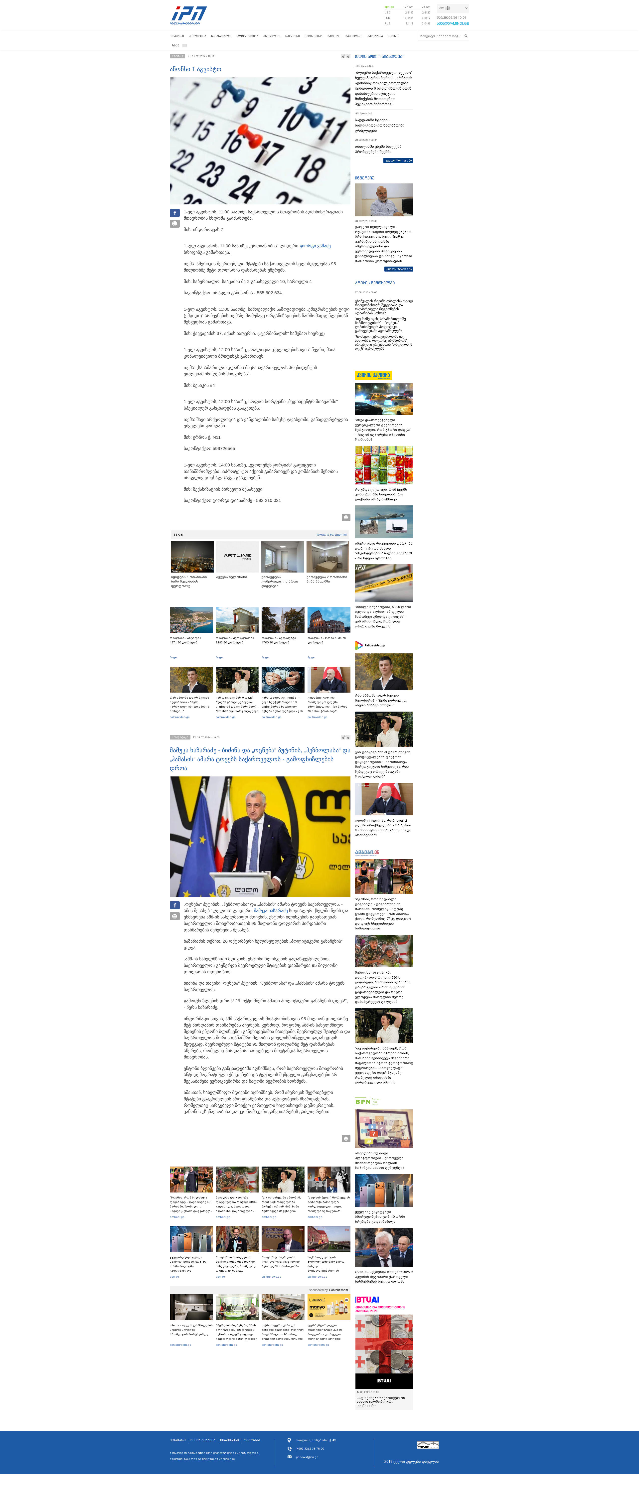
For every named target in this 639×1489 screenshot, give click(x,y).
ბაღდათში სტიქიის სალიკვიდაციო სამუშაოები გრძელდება (379, 125)
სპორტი (333, 36)
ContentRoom (338, 1290)
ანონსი (393, 36)
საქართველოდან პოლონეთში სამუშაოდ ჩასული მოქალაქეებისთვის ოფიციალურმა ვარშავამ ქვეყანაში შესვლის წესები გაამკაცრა (328, 1270)
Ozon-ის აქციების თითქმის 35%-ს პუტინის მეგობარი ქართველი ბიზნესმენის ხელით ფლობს (384, 1276)
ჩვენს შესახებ (202, 1440)
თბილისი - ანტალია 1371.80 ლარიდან (185, 640)
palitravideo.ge (180, 717)
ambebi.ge (177, 1217)
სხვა (175, 45)
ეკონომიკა (313, 36)
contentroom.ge (180, 1344)
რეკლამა (252, 1440)
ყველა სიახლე (396, 160)
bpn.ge (389, 6)
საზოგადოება (247, 36)
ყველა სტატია (397, 269)
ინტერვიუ (364, 177)
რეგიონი (292, 36)
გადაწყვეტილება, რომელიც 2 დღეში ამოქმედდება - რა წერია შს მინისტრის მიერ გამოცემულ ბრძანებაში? (327, 706)
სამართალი (221, 36)
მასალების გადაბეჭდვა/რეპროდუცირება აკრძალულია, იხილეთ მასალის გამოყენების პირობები (214, 1456)
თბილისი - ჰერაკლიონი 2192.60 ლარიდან (235, 640)
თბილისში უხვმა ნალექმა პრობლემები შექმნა (378, 149)
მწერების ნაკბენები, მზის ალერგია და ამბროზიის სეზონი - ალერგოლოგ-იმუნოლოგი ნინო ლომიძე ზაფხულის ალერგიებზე (236, 1334)
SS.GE (178, 534)
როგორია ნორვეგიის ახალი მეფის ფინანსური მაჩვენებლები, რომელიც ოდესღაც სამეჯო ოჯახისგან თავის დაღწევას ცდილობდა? (236, 1268)
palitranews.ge (271, 1276)
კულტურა (375, 36)
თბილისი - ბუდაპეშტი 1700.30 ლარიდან (279, 640)
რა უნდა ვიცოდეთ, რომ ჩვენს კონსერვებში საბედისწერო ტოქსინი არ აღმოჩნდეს (381, 494)
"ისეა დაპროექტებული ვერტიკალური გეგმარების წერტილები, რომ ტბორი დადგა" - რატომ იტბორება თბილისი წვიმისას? (383, 429)
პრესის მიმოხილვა (375, 282)
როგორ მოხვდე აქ (332, 534)
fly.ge (173, 657)
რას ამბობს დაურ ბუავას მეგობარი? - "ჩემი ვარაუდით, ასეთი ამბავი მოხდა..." (189, 704)
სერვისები (229, 1440)
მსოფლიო (271, 36)
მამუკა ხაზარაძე (271, 910)
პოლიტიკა (197, 36)
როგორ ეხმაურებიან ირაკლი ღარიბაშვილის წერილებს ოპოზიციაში (281, 1261)
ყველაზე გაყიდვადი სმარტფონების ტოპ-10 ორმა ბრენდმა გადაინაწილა (188, 1263)
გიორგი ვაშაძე (315, 245)
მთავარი (177, 36)
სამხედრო (353, 36)
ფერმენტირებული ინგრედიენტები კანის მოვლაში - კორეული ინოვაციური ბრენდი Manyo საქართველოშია (326, 1334)
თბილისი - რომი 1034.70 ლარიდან (327, 640)
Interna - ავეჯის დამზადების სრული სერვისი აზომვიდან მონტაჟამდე (191, 1330)
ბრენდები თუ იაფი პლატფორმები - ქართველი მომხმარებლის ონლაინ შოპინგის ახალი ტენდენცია (379, 1160)
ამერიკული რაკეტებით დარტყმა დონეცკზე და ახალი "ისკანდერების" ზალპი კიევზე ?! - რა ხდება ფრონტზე (384, 551)
